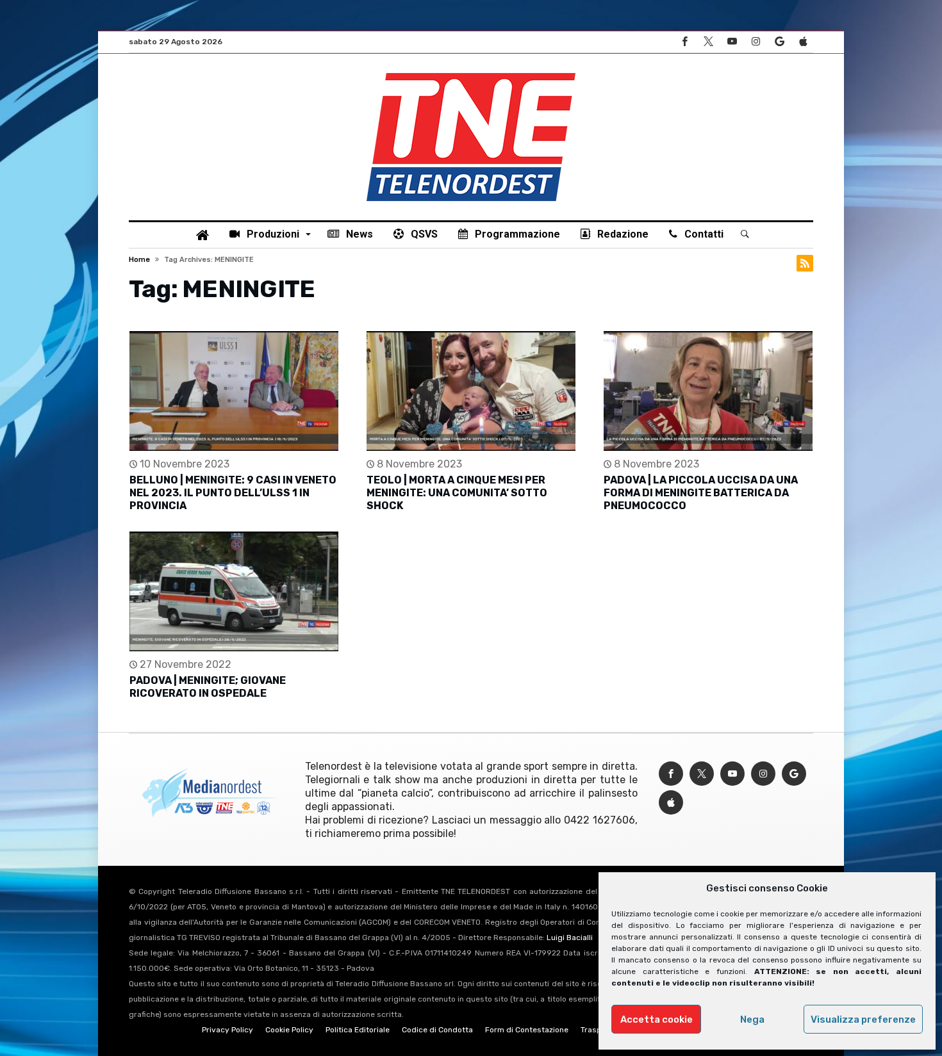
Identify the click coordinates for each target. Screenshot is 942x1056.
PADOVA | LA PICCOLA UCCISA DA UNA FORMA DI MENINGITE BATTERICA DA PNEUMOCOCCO (701, 493)
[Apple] (803, 42)
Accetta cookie (656, 1019)
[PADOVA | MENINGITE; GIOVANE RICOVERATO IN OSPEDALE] (233, 591)
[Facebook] (684, 42)
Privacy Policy (227, 1029)
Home (139, 260)
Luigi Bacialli (570, 937)
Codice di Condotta (437, 1029)
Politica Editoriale (358, 1029)
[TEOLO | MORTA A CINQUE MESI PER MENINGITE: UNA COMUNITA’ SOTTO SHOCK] (471, 391)
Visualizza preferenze (863, 1019)
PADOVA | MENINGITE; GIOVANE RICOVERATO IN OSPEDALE (207, 686)
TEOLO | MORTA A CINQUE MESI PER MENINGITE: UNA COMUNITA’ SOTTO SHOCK (457, 493)
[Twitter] (708, 42)
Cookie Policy (289, 1029)
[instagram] (755, 42)
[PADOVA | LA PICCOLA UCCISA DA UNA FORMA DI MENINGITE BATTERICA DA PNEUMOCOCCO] (708, 391)
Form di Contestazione (526, 1029)
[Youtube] (732, 42)
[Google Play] (779, 42)
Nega (752, 1019)
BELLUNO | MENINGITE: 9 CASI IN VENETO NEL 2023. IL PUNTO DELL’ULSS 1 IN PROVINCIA (232, 493)
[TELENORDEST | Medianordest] (471, 73)
